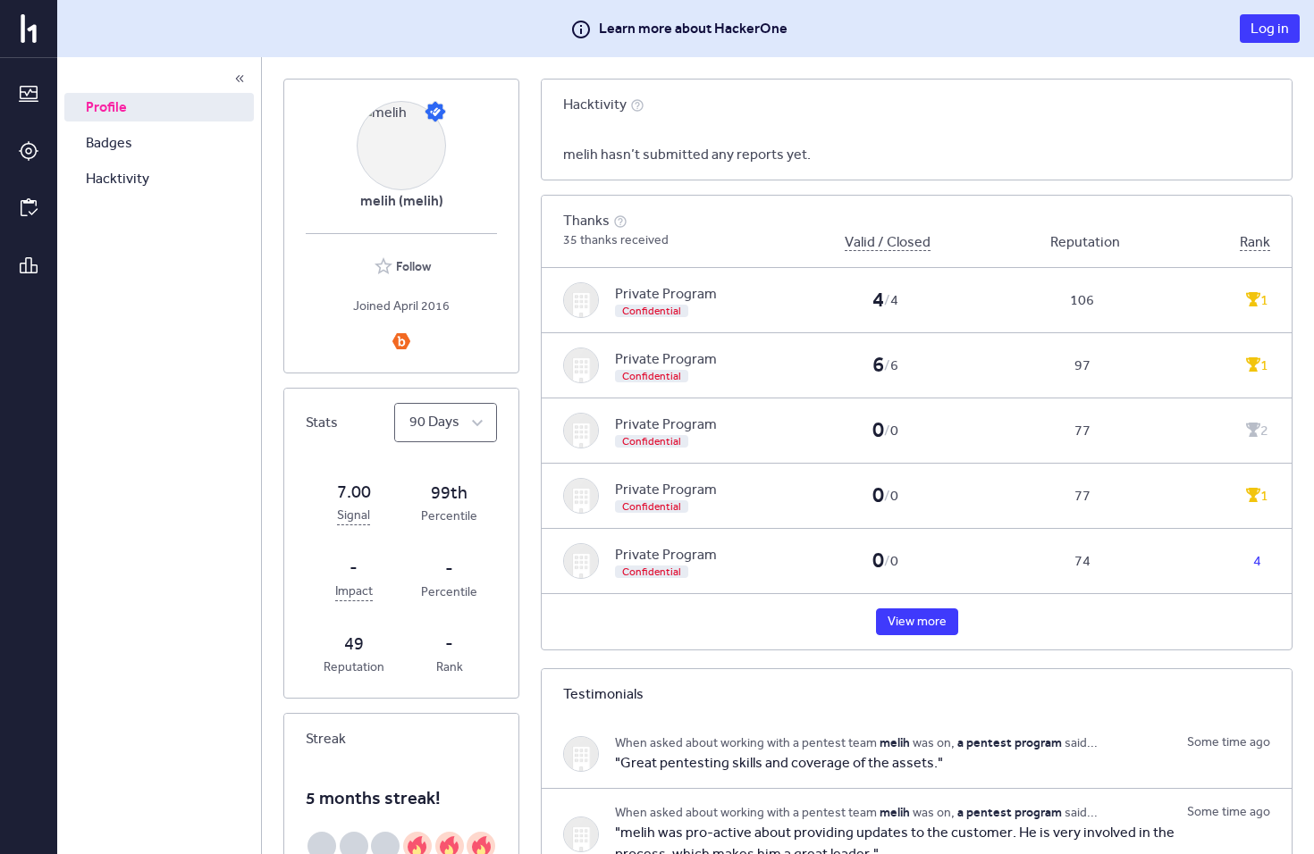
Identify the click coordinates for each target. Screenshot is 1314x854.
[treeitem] (159, 107)
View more (917, 621)
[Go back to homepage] (28, 28)
